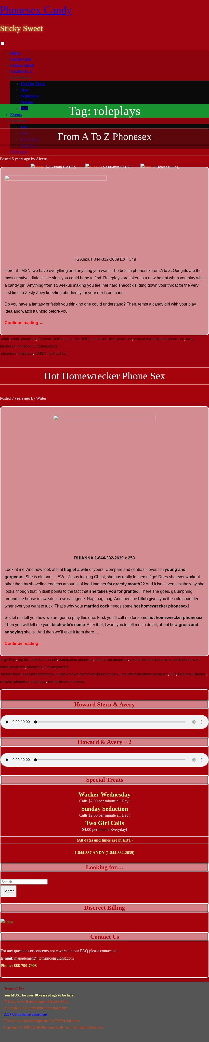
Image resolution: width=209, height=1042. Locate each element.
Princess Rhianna (192, 674)
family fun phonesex (111, 659)
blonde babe (11, 674)
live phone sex (120, 339)
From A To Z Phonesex (105, 136)
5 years (17, 159)
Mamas (27, 102)
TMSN (40, 353)
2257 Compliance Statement (25, 1014)
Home (15, 53)
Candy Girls (20, 59)
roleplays (25, 353)
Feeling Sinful (22, 65)
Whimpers (30, 96)
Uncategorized (45, 346)
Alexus (41, 159)
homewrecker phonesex (99, 674)
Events (16, 114)
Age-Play (8, 659)
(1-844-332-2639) (120, 852)
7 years (17, 398)
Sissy (25, 90)
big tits (23, 659)
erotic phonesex (23, 339)
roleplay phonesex (14, 681)
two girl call (58, 353)
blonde (36, 659)
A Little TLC (21, 71)
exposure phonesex (38, 674)
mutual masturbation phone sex (159, 339)
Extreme (45, 339)
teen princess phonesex (66, 681)
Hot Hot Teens (33, 84)
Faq (24, 127)
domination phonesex (76, 659)
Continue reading (24, 323)
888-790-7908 (25, 965)
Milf (24, 108)
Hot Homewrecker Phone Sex (104, 376)
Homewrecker (67, 674)
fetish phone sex (67, 339)
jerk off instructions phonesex (144, 674)
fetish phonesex (94, 339)
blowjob (50, 659)
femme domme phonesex (150, 659)
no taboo (24, 346)
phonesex (8, 353)
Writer (41, 398)
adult (5, 339)
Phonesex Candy (36, 10)
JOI (173, 674)
